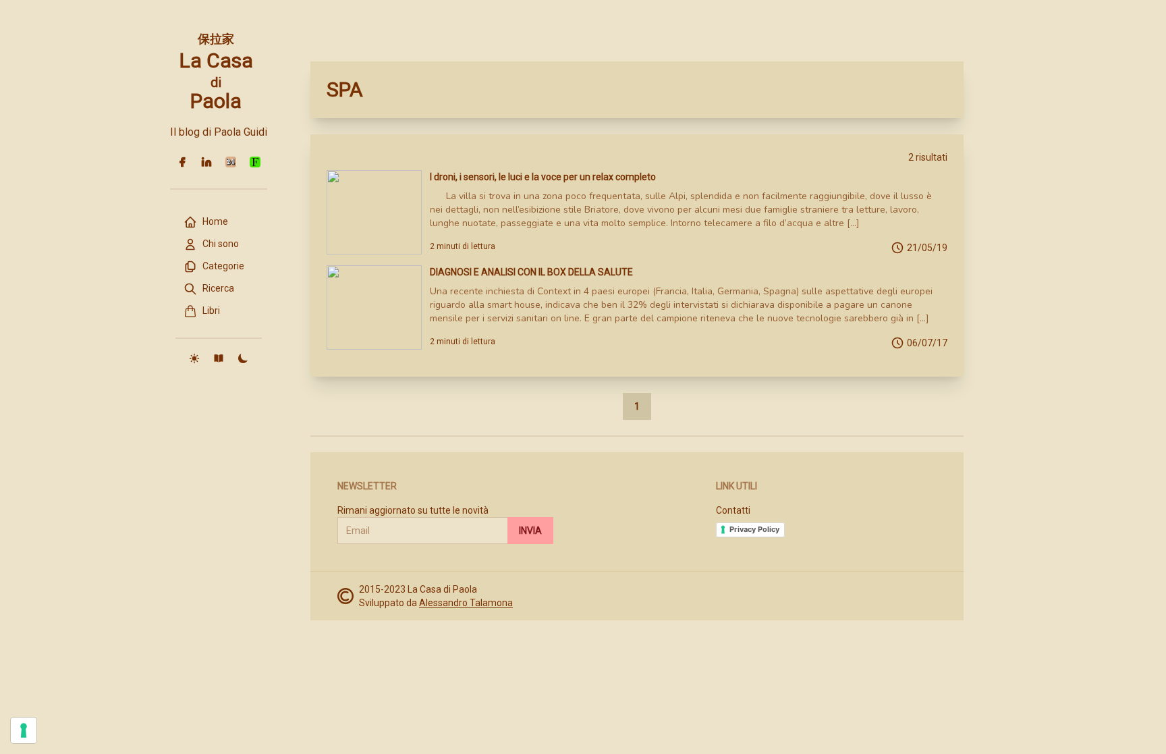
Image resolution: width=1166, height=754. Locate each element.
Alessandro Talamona (466, 602)
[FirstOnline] (255, 162)
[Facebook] (182, 162)
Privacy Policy (754, 529)
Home (215, 221)
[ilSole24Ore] (231, 162)
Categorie (223, 266)
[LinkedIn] (206, 162)
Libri (211, 310)
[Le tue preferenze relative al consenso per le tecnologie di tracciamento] (23, 730)
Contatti (733, 510)
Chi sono (220, 243)
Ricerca (218, 288)
